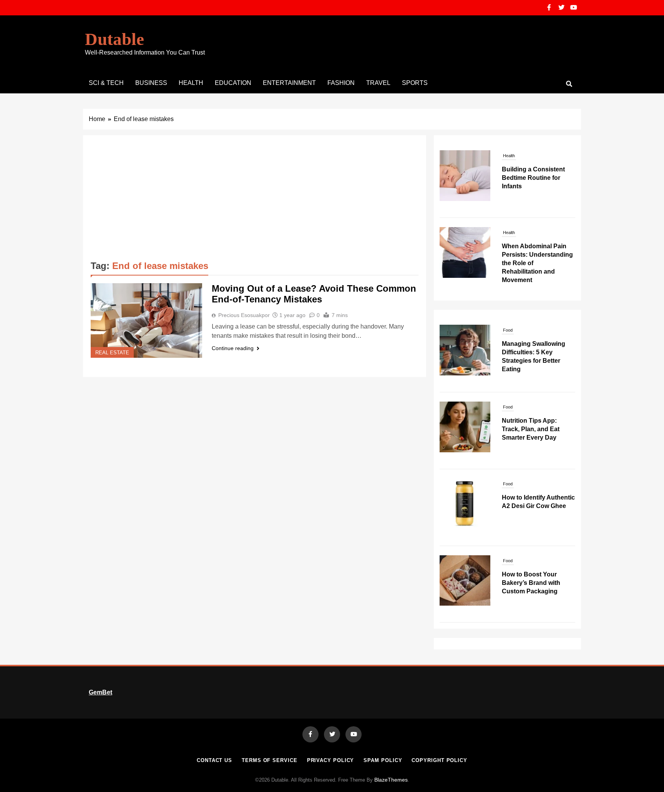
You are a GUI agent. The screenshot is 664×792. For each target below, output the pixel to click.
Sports (415, 83)
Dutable (114, 39)
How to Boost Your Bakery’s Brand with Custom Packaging (531, 582)
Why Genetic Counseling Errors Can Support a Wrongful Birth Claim (538, 280)
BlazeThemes (391, 780)
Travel (378, 83)
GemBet (100, 692)
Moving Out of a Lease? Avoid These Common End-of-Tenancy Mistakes (314, 293)
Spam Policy (383, 760)
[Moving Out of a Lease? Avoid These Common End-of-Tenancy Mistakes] (146, 320)
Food (508, 330)
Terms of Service (269, 760)
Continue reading (233, 348)
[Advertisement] (254, 200)
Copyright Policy (439, 760)
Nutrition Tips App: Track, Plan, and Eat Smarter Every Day (530, 429)
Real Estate (112, 352)
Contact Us (214, 760)
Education (233, 83)
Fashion (341, 83)
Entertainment (289, 83)
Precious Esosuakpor (244, 315)
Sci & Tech (106, 83)
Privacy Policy (330, 760)
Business (151, 83)
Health (191, 83)
